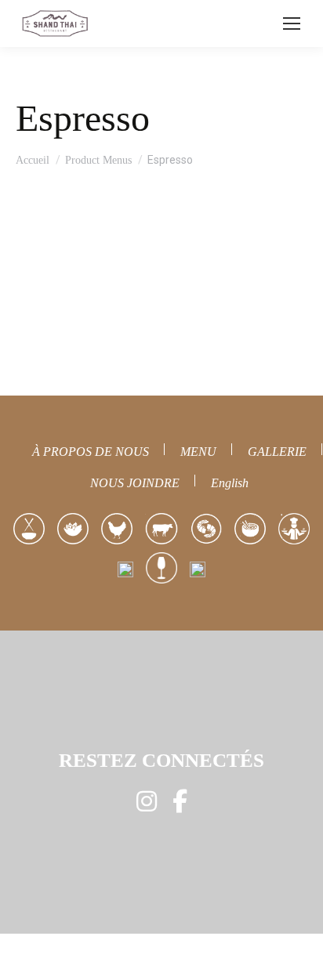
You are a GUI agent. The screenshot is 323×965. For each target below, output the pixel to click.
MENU (198, 451)
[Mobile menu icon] (291, 23)
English (230, 483)
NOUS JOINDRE (135, 483)
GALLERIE (277, 451)
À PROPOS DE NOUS (90, 451)
